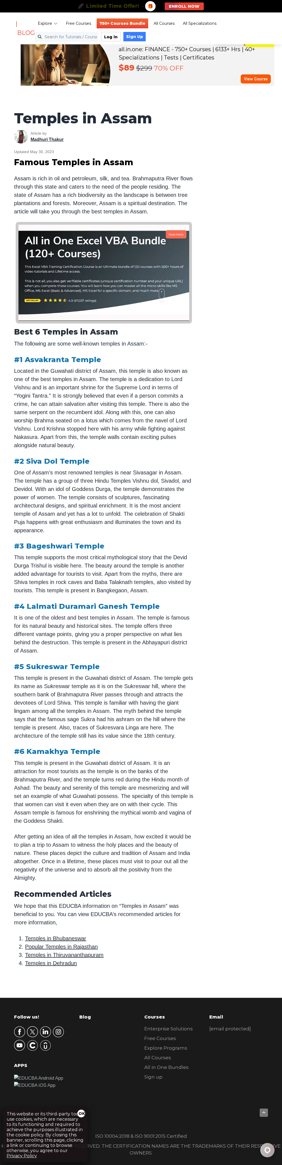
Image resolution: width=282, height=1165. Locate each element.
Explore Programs (165, 1048)
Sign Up (134, 36)
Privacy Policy (22, 1155)
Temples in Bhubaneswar (55, 938)
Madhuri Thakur (47, 139)
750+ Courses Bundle (122, 23)
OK (81, 1113)
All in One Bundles (166, 1067)
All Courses (164, 23)
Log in (111, 36)
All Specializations (199, 23)
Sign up (153, 1077)
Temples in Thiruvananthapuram (64, 955)
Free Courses (78, 23)
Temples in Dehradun (51, 963)
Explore (45, 23)
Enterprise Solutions (168, 1028)
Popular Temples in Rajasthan (61, 947)
